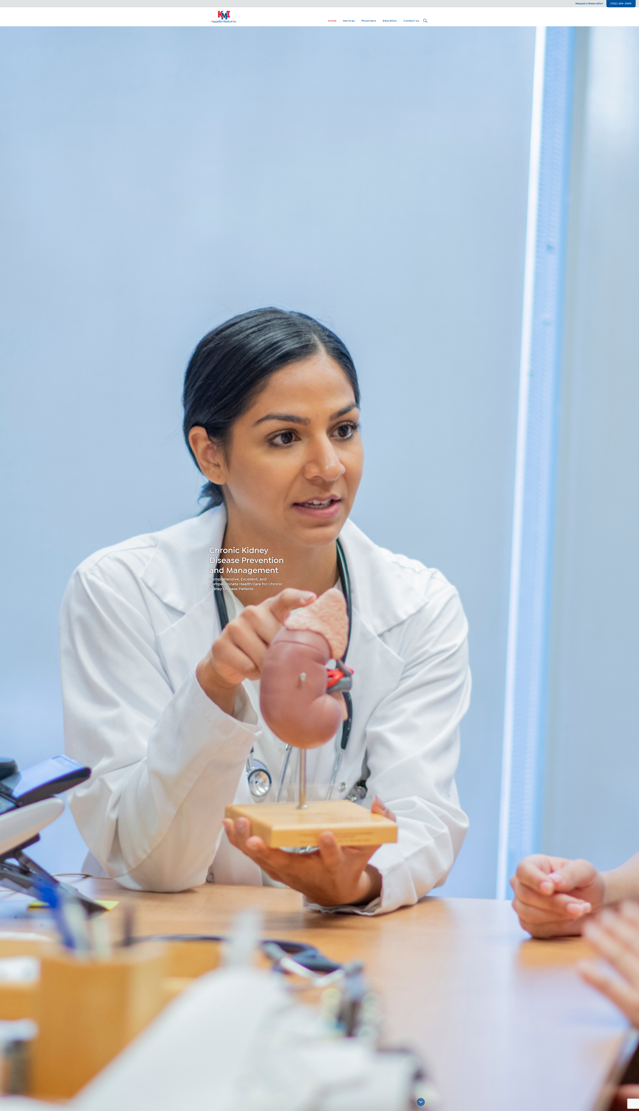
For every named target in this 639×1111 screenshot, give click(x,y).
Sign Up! (282, 575)
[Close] (368, 525)
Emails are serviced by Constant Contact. (340, 566)
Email (275, 544)
